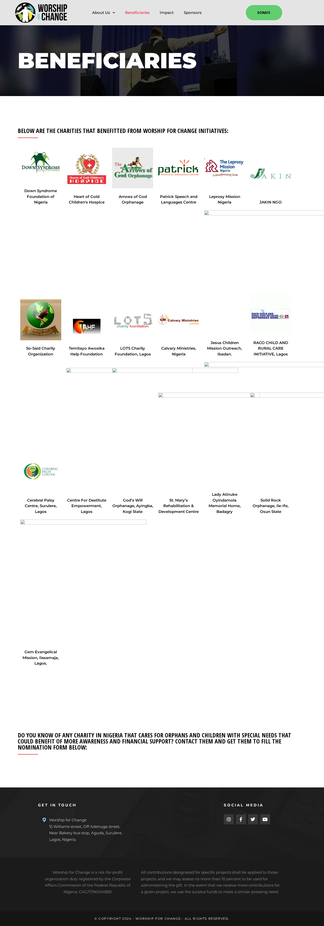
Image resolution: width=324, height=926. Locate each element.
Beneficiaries (137, 12)
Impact (167, 12)
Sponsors (193, 12)
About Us (101, 12)
